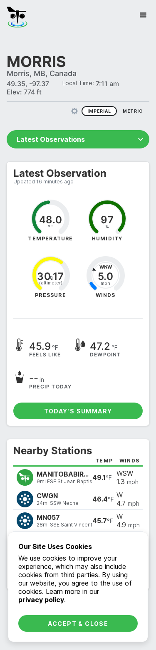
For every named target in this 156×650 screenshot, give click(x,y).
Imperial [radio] (99, 111)
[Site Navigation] (143, 15)
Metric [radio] (133, 111)
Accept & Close (78, 623)
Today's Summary (78, 411)
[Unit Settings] (74, 111)
